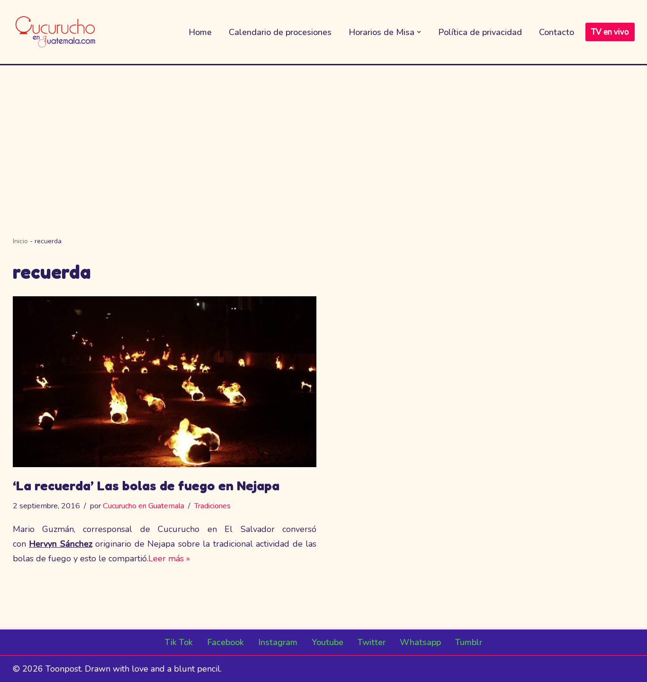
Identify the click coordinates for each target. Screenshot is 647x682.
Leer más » (169, 558)
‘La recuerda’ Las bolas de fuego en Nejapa (146, 486)
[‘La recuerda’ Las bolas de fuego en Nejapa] (165, 381)
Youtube (327, 642)
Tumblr (468, 642)
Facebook (225, 642)
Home (200, 32)
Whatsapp (420, 642)
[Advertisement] (323, 136)
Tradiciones (212, 506)
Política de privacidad (480, 32)
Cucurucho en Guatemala (143, 506)
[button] (419, 32)
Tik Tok (179, 642)
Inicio (20, 241)
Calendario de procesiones (280, 32)
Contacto (556, 32)
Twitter (372, 642)
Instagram (277, 642)
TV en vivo (610, 32)
